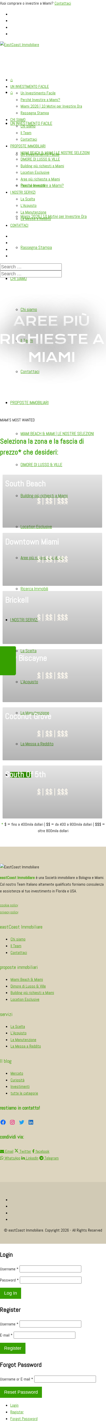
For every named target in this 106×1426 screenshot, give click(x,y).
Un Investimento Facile (38, 93)
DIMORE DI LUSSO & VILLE (41, 464)
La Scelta (28, 199)
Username (9, 1269)
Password (9, 1280)
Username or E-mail (16, 1379)
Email (8, 1151)
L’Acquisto (29, 205)
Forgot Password (24, 1418)
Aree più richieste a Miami (40, 179)
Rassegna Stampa (36, 247)
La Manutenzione (33, 212)
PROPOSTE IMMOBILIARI (29, 402)
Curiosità (17, 1080)
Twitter (25, 1151)
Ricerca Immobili (34, 588)
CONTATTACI (19, 225)
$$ (48, 500)
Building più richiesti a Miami (42, 166)
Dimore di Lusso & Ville (28, 986)
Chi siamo (29, 309)
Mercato (17, 1073)
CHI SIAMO (18, 278)
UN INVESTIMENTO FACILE (29, 86)
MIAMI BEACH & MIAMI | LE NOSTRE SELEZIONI (57, 433)
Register (17, 1412)
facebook (41, 1151)
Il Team (26, 132)
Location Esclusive (35, 172)
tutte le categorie (24, 1093)
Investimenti (20, 1086)
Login (14, 1405)
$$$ (62, 500)
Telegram (51, 1158)
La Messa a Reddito (36, 218)
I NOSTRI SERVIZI (23, 192)
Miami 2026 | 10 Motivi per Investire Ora (54, 216)
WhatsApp (12, 1158)
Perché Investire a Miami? (40, 99)
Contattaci (63, 3)
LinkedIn (31, 1158)
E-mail (6, 1335)
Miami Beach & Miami (27, 979)
